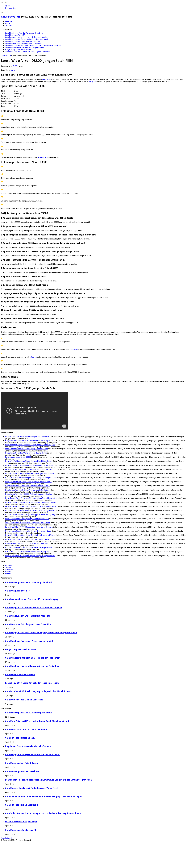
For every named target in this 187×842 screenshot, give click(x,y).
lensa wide (46, 79)
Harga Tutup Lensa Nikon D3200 (18, 49)
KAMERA (8, 21)
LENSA (7, 23)
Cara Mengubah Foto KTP (15, 35)
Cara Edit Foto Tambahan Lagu (20, 738)
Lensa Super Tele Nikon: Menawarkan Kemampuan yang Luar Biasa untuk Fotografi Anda (48, 780)
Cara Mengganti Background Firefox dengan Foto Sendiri (32, 754)
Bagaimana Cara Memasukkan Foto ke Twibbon (28, 746)
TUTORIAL (9, 25)
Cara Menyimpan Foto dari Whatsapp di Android (24, 33)
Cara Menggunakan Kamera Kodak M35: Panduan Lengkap (27, 39)
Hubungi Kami (11, 8)
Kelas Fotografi (10, 16)
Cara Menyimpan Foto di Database (22, 771)
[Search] (2, 2)
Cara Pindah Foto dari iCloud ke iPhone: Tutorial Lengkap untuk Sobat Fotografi (43, 796)
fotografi (92, 81)
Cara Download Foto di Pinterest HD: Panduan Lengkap (26, 37)
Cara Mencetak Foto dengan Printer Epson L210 (23, 43)
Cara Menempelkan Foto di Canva (21, 763)
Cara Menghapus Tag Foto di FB (20, 830)
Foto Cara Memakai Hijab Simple (21, 822)
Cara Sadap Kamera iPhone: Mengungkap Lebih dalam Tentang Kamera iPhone (43, 813)
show (13, 70)
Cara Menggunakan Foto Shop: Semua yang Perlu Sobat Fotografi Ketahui (33, 45)
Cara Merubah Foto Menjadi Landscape (24, 700)
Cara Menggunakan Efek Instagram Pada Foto (22, 41)
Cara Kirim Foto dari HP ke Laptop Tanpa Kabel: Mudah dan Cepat (37, 721)
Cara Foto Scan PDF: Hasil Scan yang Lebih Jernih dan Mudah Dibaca (38, 691)
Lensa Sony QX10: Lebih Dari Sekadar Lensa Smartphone (32, 683)
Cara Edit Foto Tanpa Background (21, 805)
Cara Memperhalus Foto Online (20, 675)
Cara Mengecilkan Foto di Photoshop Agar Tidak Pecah (31, 788)
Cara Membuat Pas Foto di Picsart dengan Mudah (24, 47)
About (7, 6)
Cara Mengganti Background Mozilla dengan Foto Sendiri (27, 52)
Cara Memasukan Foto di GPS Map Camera (26, 729)
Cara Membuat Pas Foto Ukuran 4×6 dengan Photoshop (32, 666)
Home (3, 55)
